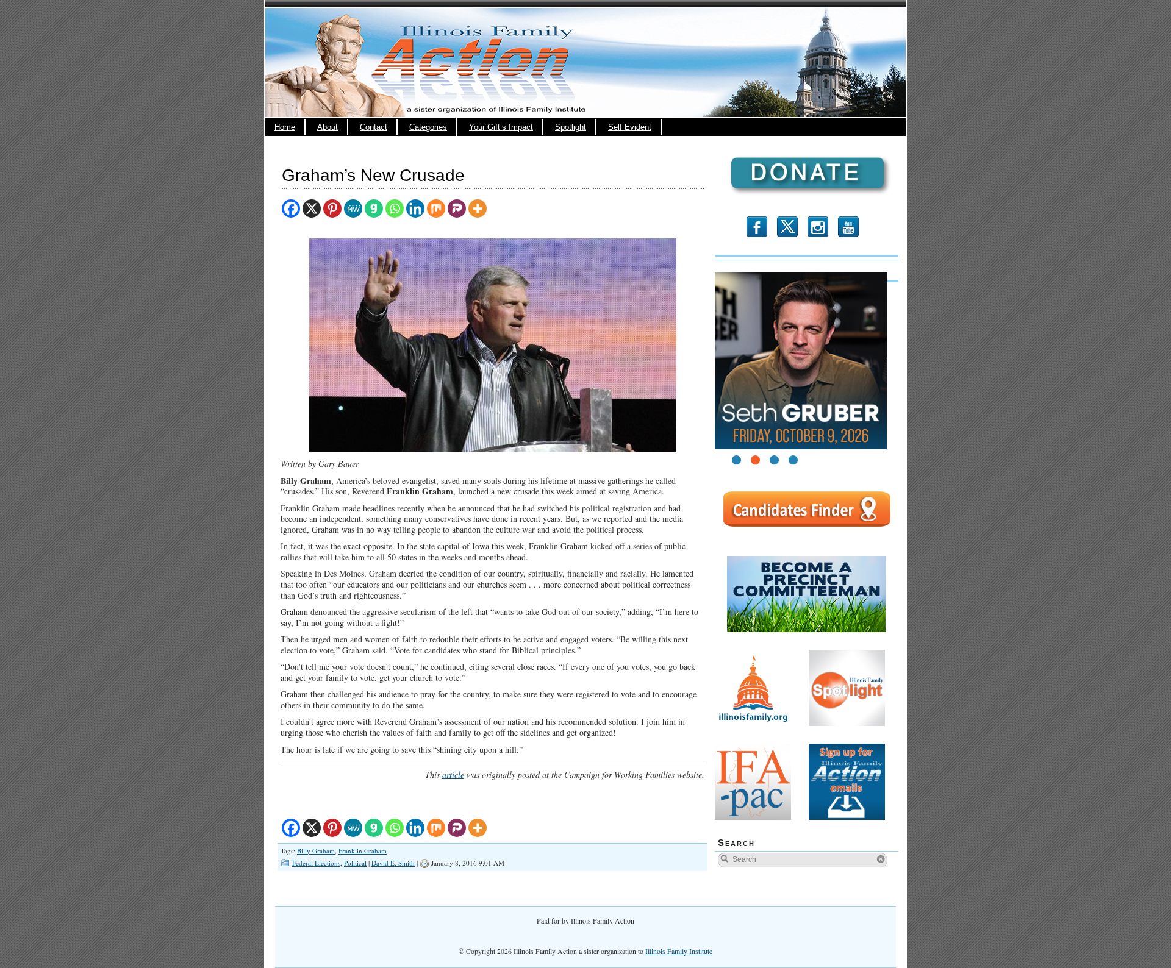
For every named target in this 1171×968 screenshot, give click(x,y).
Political (355, 862)
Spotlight (570, 127)
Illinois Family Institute (678, 951)
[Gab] (374, 208)
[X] (312, 208)
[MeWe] (353, 208)
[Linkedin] (415, 208)
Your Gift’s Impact (501, 127)
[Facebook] (291, 208)
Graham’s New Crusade (373, 175)
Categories (428, 127)
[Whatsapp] (394, 208)
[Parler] (457, 208)
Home (284, 127)
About (327, 127)
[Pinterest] (332, 208)
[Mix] (436, 208)
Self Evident (629, 127)
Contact (373, 127)
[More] (477, 208)
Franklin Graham (362, 850)
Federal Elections (316, 862)
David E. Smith (393, 862)
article (453, 774)
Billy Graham (316, 850)
